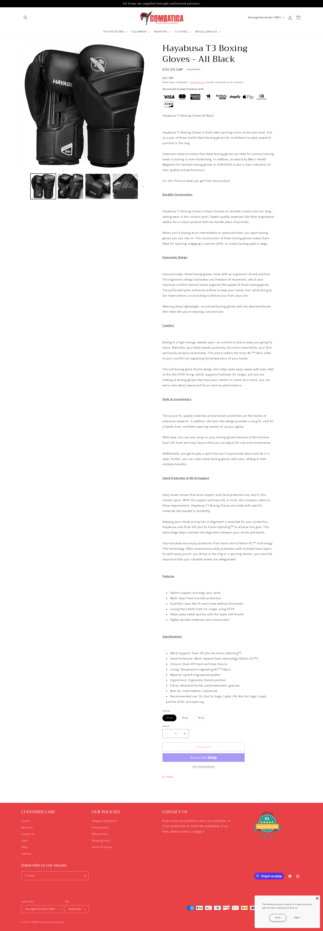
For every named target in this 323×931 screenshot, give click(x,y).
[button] (25, 17)
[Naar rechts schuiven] (143, 186)
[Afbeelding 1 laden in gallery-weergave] (43, 186)
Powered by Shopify (53, 922)
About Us (27, 827)
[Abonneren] (84, 875)
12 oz (171, 718)
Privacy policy (100, 827)
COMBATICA (36, 922)
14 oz (187, 718)
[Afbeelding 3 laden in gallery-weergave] (98, 186)
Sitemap (26, 853)
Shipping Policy (101, 840)
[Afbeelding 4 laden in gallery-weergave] (125, 186)
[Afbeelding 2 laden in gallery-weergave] (70, 186)
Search (25, 820)
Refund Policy (100, 833)
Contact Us (28, 833)
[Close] (317, 898)
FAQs (24, 847)
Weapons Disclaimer (104, 820)
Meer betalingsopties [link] (204, 766)
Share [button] (169, 776)
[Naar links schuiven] (25, 186)
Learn (24, 840)
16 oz (203, 718)
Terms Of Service (102, 847)
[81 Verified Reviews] (267, 839)
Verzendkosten (198, 82)
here (198, 831)
